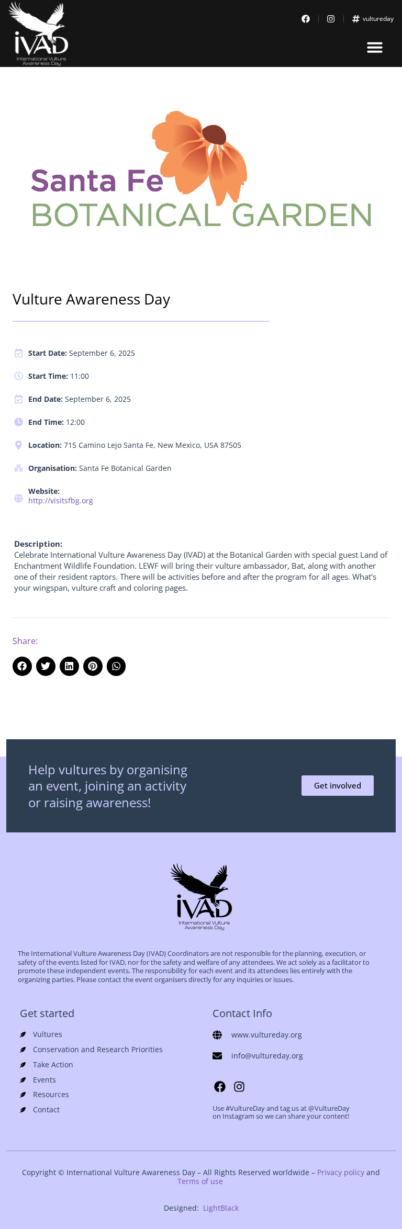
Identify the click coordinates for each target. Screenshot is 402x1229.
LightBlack (221, 1208)
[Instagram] (239, 1086)
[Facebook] (220, 1086)
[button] (374, 47)
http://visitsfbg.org (60, 500)
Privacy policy (340, 1172)
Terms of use (200, 1181)
